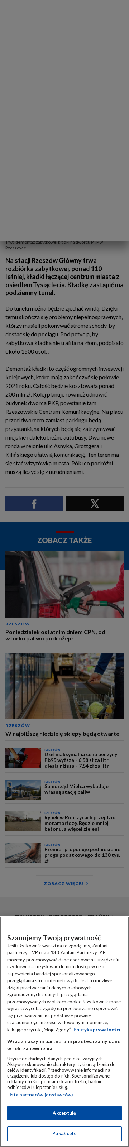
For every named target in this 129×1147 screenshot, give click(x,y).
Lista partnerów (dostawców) (40, 1095)
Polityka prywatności (96, 1029)
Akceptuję (64, 1113)
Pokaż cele (64, 1133)
